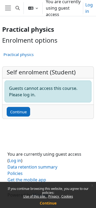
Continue (48, 203)
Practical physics (18, 54)
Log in (89, 8)
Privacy (54, 196)
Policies (15, 173)
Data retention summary (32, 167)
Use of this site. (35, 196)
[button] (17, 8)
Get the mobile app (26, 180)
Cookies (67, 196)
